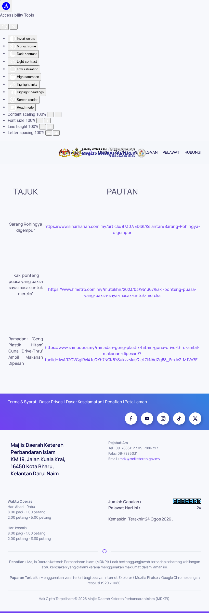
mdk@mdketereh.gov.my (140, 458)
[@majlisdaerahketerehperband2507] (147, 418)
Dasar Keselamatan (83, 402)
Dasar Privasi (51, 402)
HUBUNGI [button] (193, 152)
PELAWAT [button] (171, 152)
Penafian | (114, 402)
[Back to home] (104, 152)
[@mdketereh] (179, 418)
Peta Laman (135, 402)
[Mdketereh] (163, 418)
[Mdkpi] (131, 418)
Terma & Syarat (22, 402)
